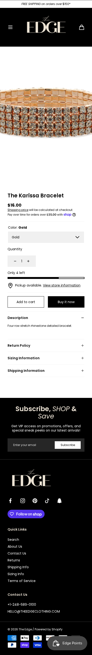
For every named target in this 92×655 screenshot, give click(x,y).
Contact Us (17, 553)
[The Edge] (46, 27)
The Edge (25, 629)
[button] (10, 27)
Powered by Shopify (49, 629)
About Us (15, 546)
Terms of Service (22, 580)
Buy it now (66, 302)
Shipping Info (18, 567)
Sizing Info (16, 574)
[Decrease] (12, 261)
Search (13, 539)
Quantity (15, 249)
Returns (14, 560)
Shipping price (18, 210)
